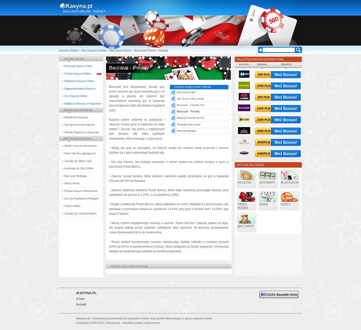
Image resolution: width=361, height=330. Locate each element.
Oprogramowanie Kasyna (79, 124)
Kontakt (81, 304)
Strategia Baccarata (188, 124)
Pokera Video (72, 205)
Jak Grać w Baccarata (190, 98)
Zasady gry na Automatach (80, 213)
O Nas (80, 299)
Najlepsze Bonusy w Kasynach (82, 103)
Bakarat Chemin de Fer (191, 117)
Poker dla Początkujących (80, 153)
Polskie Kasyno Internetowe (80, 190)
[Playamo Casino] (244, 110)
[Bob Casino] (244, 122)
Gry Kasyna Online (94, 50)
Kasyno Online (69, 50)
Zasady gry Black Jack (78, 160)
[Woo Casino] (244, 99)
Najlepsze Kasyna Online (79, 80)
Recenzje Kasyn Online (78, 66)
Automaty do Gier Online (79, 168)
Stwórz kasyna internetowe (80, 145)
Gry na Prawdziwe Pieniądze (81, 198)
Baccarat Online (120, 50)
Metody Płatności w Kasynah (81, 132)
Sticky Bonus (72, 183)
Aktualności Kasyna (76, 117)
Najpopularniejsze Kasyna (79, 88)
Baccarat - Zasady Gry (191, 105)
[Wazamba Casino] (244, 88)
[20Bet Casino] (244, 77)
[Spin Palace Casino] (244, 144)
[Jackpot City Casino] (244, 156)
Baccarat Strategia (75, 175)
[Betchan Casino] (244, 133)
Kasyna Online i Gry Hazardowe (95, 6)
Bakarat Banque (186, 130)
